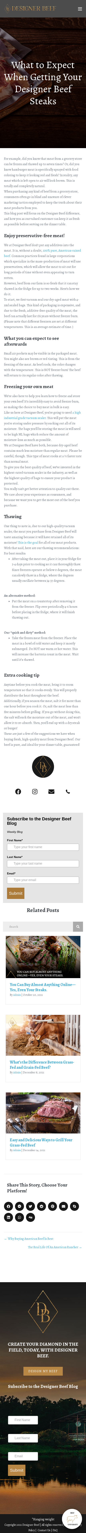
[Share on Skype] (74, 1206)
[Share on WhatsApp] (19, 1217)
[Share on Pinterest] (52, 1206)
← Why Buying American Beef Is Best (28, 1239)
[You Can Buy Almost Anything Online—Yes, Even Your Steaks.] (43, 957)
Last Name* (14, 857)
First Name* (15, 840)
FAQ (55, 1530)
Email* (11, 873)
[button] (18, 792)
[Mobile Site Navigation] (80, 9)
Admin (17, 995)
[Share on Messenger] (19, 1206)
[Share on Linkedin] (8, 1217)
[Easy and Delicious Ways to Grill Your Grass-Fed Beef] (43, 1113)
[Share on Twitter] (30, 1206)
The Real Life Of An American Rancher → (55, 1247)
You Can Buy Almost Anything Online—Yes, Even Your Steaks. (43, 987)
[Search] (78, 927)
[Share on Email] (63, 1206)
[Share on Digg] (30, 1217)
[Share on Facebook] (8, 1206)
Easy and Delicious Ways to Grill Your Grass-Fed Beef (41, 1142)
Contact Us (44, 1530)
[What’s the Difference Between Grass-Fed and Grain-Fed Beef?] (43, 1035)
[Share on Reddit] (41, 1206)
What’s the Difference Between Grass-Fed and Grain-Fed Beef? (42, 1065)
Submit (15, 893)
